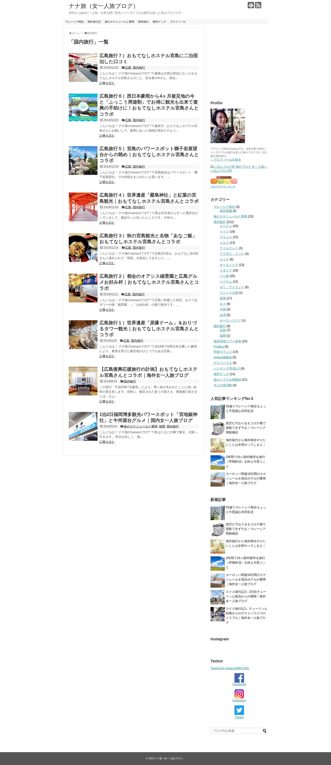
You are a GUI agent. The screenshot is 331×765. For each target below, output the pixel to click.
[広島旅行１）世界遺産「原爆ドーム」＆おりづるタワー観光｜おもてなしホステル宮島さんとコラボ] (83, 334)
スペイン (226, 226)
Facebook (239, 684)
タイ (223, 304)
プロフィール (178, 21)
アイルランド (229, 248)
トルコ (224, 242)
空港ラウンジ (223, 351)
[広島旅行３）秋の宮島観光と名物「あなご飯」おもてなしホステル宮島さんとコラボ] (83, 247)
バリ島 (224, 276)
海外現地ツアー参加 (227, 341)
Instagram (239, 700)
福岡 (162, 426)
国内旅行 (143, 21)
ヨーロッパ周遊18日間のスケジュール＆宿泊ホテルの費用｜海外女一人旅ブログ (246, 478)
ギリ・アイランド (232, 287)
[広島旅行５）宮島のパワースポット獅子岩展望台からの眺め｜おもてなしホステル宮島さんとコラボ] (83, 160)
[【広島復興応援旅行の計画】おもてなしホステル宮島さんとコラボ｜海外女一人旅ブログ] (83, 381)
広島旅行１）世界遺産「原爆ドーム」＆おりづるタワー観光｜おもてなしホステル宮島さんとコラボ (149, 328)
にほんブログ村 (221, 170)
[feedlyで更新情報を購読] (251, 5)
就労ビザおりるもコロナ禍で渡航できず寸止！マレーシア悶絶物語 (246, 428)
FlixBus (219, 346)
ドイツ (224, 231)
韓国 (223, 298)
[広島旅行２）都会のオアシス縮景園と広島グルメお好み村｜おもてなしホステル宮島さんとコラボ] (83, 288)
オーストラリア (230, 320)
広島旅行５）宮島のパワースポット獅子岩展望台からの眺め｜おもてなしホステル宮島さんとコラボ (149, 154)
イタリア (226, 270)
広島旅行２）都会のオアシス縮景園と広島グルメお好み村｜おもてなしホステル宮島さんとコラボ (149, 282)
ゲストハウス (223, 363)
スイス (224, 259)
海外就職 (226, 210)
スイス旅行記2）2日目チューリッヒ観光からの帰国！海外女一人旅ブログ (246, 596)
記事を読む (107, 83)
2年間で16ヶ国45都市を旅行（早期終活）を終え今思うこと (246, 461)
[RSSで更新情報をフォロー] (258, 5)
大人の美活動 (223, 385)
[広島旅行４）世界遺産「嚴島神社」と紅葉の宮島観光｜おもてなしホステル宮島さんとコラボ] (83, 207)
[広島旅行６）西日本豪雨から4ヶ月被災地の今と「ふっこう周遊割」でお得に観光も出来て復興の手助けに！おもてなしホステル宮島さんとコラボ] (83, 108)
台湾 (223, 315)
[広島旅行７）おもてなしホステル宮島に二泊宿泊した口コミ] (83, 67)
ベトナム (226, 281)
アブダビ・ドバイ (232, 253)
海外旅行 (220, 222)
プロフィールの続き (227, 159)
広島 (128, 67)
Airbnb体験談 (223, 357)
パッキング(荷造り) (227, 368)
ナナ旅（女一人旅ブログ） (104, 6)
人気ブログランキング (223, 186)
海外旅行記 (94, 21)
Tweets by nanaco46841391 (230, 668)
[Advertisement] (243, 64)
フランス (226, 237)
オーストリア (229, 265)
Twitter (239, 717)
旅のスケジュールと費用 (119, 21)
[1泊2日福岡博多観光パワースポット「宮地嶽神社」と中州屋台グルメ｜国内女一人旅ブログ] (83, 426)
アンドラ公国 (229, 292)
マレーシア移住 (74, 21)
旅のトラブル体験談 (227, 379)
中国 (223, 309)
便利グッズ (159, 21)
